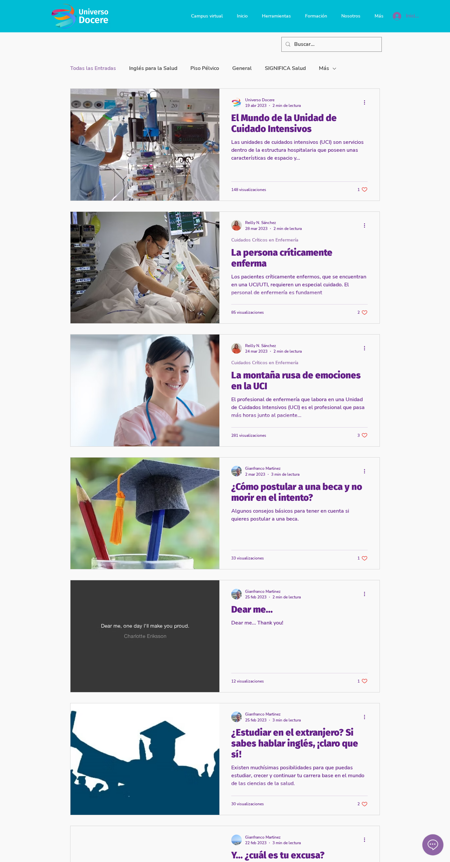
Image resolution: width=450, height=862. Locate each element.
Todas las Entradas (93, 68)
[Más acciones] (367, 103)
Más (324, 68)
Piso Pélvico (204, 68)
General (242, 68)
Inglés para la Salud (153, 68)
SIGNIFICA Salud (285, 68)
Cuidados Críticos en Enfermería (264, 240)
